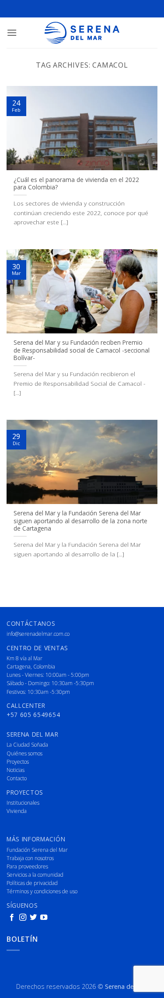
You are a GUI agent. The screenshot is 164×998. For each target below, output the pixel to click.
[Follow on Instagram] (22, 918)
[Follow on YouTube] (43, 918)
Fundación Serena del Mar (37, 850)
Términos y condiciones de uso (42, 891)
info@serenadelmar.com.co (38, 634)
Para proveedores (27, 866)
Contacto (17, 778)
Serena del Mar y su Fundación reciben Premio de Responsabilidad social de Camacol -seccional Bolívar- (82, 350)
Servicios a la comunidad (35, 874)
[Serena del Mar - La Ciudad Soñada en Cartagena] (82, 32)
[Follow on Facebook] (11, 918)
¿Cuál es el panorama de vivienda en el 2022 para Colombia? (76, 183)
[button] (12, 32)
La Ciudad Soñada (27, 744)
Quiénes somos (24, 753)
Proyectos (18, 761)
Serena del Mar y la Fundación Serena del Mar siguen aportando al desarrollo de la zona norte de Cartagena (80, 520)
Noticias (15, 770)
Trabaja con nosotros (30, 858)
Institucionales (23, 802)
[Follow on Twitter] (33, 918)
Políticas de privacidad (32, 883)
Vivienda (17, 811)
